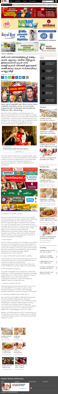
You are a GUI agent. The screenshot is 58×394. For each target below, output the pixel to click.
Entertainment (32, 1)
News (11, 1)
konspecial (10, 53)
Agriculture (18, 1)
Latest (42, 58)
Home (3, 53)
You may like (44, 167)
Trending (43, 248)
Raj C (3, 74)
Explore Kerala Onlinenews (12, 379)
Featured (43, 107)
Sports (25, 1)
